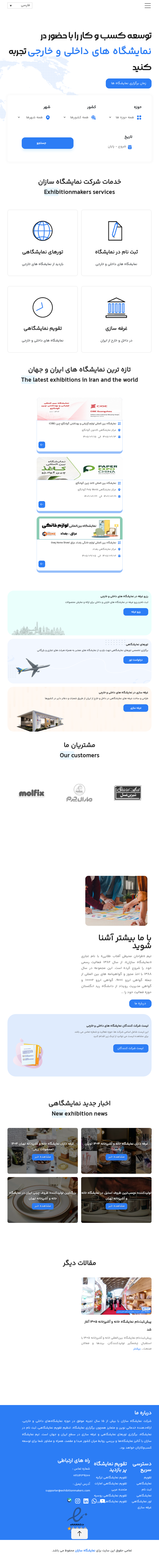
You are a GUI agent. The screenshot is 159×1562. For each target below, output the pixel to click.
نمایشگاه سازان (84, 1550)
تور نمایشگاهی (142, 1501)
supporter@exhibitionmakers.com (68, 1490)
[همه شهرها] (30, 117)
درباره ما (140, 1003)
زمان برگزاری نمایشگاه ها (128, 83)
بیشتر (137, 1349)
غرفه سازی (144, 1507)
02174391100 (81, 1475)
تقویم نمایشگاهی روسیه (110, 1495)
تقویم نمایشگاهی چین (112, 1501)
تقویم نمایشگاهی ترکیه (111, 1477)
